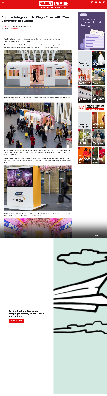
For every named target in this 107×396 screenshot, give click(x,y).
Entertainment (13, 28)
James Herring (8, 26)
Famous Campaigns (53, 4)
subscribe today (16, 320)
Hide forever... (99, 235)
